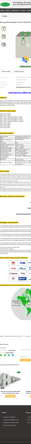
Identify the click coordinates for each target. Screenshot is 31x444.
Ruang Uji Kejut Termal (9, 425)
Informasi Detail (6, 71)
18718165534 (11, 350)
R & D (28, 422)
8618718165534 (9, 353)
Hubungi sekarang (11, 396)
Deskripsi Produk (19, 71)
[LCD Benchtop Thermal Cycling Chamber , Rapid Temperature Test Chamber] (3, 36)
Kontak (25, 360)
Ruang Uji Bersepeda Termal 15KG (13, 336)
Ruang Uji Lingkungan (9, 417)
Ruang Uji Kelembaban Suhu (11, 419)
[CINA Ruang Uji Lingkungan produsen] (5, 4)
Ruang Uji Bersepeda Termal (11, 422)
